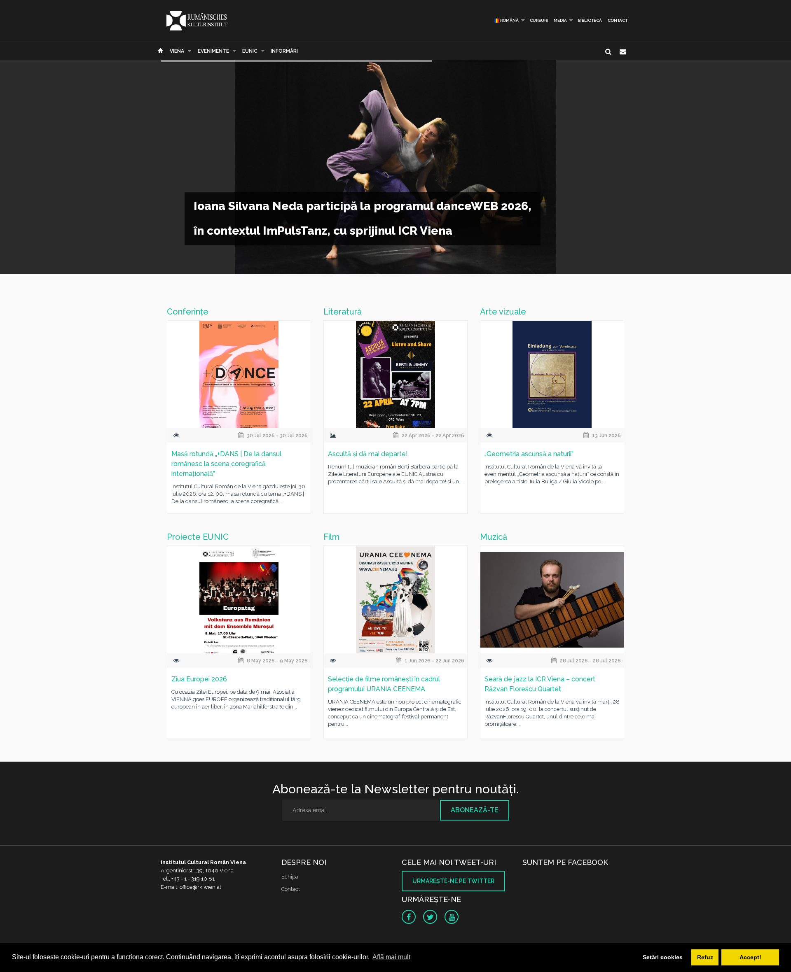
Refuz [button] (705, 957)
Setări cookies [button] (663, 957)
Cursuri (539, 20)
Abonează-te (474, 810)
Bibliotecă (590, 20)
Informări (284, 51)
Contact (617, 20)
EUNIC (249, 51)
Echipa (289, 877)
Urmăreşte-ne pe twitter (453, 881)
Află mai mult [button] (391, 956)
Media (560, 20)
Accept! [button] (750, 957)
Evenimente (213, 51)
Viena (177, 51)
